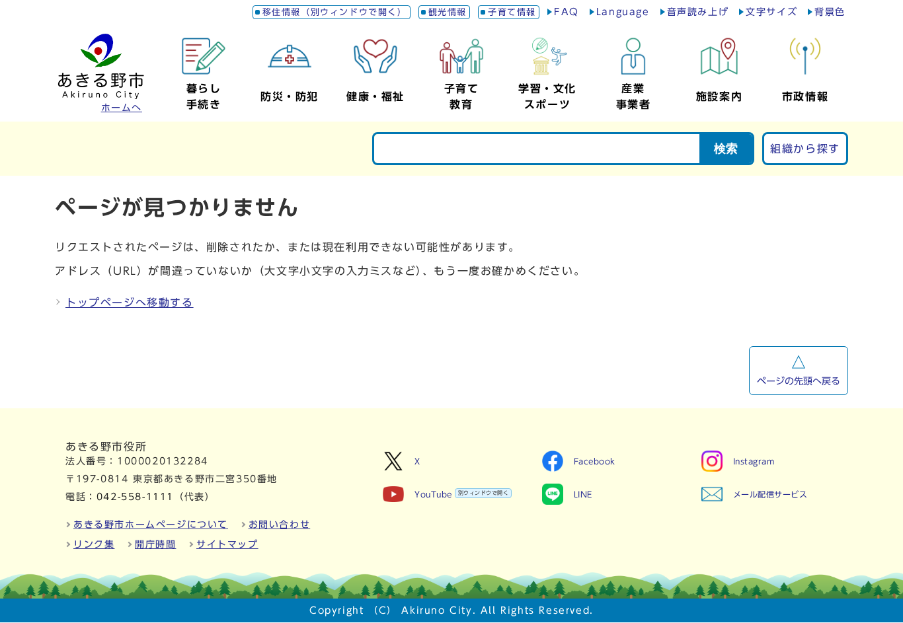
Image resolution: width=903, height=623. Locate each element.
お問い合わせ (280, 524)
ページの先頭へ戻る (798, 381)
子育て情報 (512, 12)
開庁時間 (155, 544)
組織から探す (805, 148)
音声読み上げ (698, 12)
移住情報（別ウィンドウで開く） (334, 12)
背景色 (829, 12)
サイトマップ (227, 544)
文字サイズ (771, 12)
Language (623, 12)
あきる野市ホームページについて (150, 524)
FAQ (566, 12)
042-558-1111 (135, 496)
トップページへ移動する (129, 302)
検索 (726, 148)
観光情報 (447, 12)
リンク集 (93, 544)
